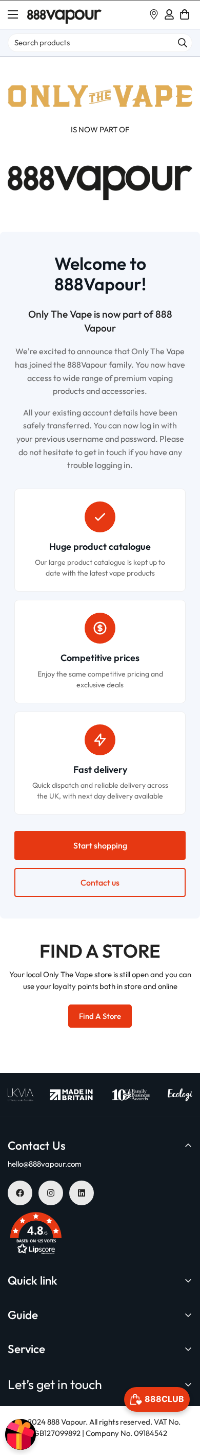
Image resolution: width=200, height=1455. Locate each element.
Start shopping (100, 845)
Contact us (100, 882)
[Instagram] (50, 1193)
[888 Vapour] (64, 15)
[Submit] (182, 42)
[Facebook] (20, 1193)
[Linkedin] (81, 1193)
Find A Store (100, 1016)
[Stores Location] (154, 14)
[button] (184, 14)
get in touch (105, 452)
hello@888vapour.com (45, 1164)
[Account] (169, 14)
